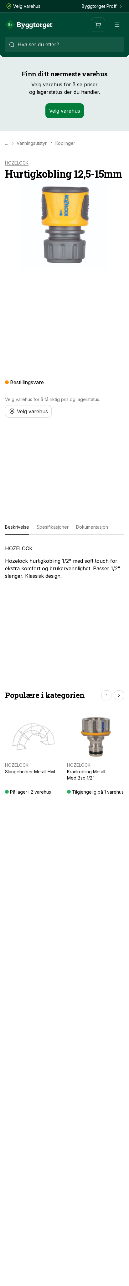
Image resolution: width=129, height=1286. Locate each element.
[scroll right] (119, 695)
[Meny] (117, 25)
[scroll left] (106, 695)
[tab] (17, 527)
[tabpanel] (64, 562)
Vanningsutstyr (32, 143)
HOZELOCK (16, 163)
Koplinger (65, 143)
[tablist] (64, 527)
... (6, 143)
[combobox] (64, 44)
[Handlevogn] (98, 25)
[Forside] (29, 25)
